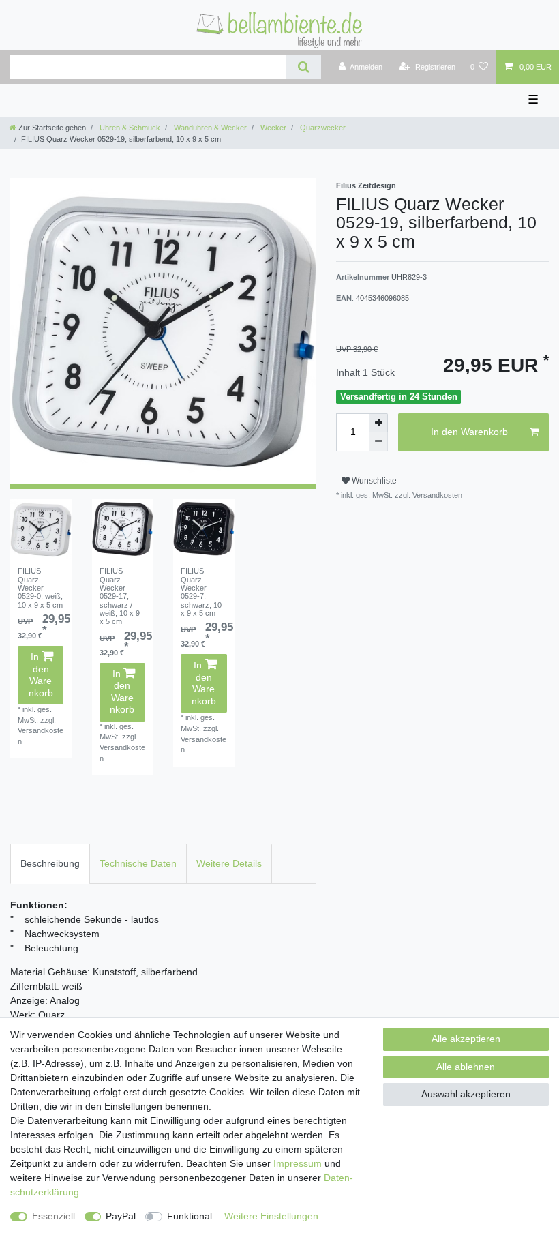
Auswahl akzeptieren (466, 1093)
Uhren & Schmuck (128, 127)
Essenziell (53, 1215)
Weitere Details (229, 863)
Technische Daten (138, 863)
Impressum (297, 1163)
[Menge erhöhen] (378, 422)
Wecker (272, 127)
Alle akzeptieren (466, 1038)
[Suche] (303, 67)
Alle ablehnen (465, 1066)
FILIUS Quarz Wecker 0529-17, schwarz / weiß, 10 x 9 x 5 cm (120, 596)
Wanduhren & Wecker (209, 127)
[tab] (50, 864)
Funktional (189, 1215)
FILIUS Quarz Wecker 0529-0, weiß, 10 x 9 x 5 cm (40, 587)
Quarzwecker (322, 127)
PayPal (121, 1215)
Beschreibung (50, 863)
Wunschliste (373, 481)
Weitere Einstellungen (271, 1215)
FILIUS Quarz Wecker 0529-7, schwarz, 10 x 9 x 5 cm (201, 592)
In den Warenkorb (41, 674)
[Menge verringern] (378, 441)
